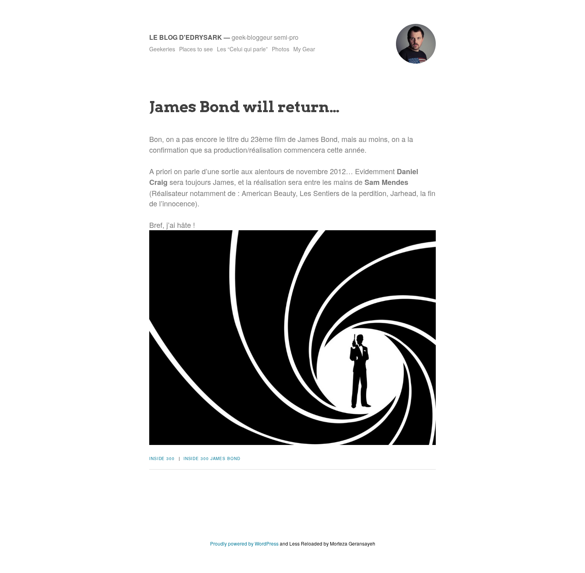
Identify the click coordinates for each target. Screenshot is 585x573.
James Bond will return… (244, 106)
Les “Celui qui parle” (242, 49)
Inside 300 (162, 458)
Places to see (196, 49)
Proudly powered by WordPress (244, 543)
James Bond (225, 458)
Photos (280, 49)
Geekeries (162, 49)
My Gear (304, 49)
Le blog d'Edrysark (185, 37)
